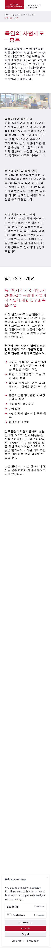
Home (7, 15)
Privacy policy (32, 941)
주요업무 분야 (19, 15)
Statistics (19, 915)
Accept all (25, 928)
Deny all (25, 934)
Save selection (25, 922)
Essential (13, 906)
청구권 (30, 15)
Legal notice (18, 941)
